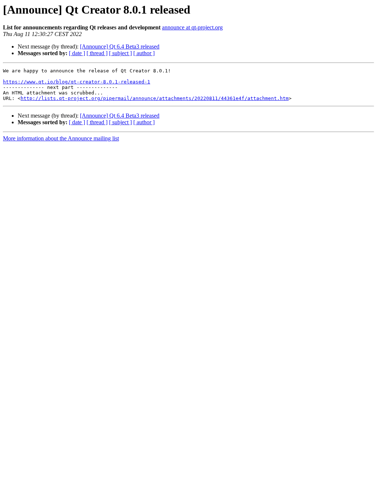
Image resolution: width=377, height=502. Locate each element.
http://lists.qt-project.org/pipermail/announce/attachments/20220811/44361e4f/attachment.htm (155, 98)
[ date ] (77, 53)
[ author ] (144, 53)
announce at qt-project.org (192, 27)
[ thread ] (97, 53)
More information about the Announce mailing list (61, 138)
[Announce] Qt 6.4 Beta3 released (119, 46)
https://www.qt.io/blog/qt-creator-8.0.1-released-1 (76, 82)
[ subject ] (120, 53)
